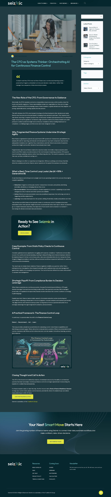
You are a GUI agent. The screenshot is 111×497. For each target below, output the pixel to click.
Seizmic (24, 56)
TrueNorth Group (32, 401)
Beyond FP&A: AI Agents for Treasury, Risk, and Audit (94, 29)
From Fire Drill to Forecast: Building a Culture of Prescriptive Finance (94, 46)
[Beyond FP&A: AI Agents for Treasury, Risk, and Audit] (86, 29)
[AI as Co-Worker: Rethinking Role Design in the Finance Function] (86, 36)
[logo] (15, 3)
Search (101, 17)
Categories (86, 61)
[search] (85, 3)
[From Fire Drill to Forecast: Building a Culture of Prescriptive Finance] (86, 45)
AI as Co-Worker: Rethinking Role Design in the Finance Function (94, 37)
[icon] (101, 493)
